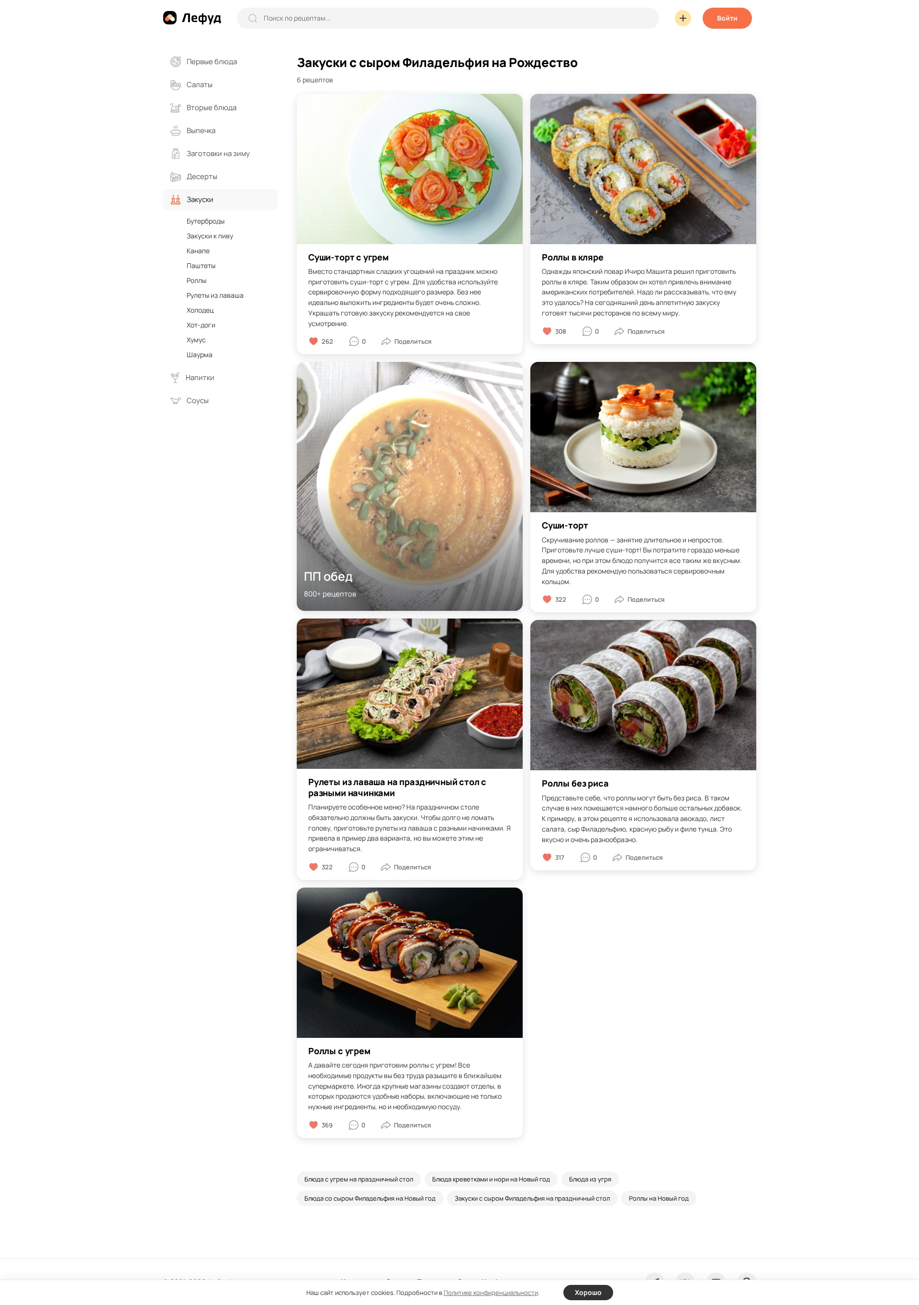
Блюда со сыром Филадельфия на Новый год (370, 1198)
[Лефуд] (192, 17)
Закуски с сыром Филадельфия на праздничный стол (532, 1198)
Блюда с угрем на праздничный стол (358, 1179)
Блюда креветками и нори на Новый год (491, 1179)
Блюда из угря (590, 1179)
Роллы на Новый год (659, 1198)
